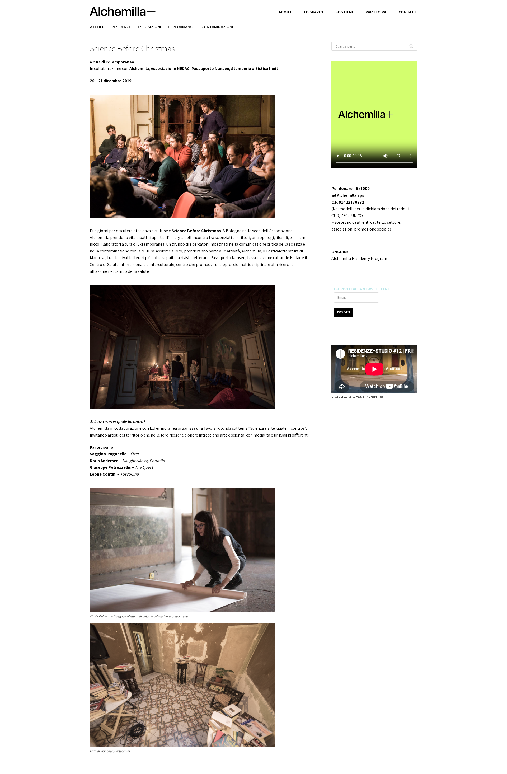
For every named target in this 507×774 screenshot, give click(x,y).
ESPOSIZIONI (149, 27)
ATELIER (97, 27)
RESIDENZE (121, 27)
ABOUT (285, 12)
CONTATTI (408, 12)
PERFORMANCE (181, 27)
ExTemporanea (151, 244)
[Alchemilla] (123, 11)
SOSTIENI (344, 12)
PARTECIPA (375, 12)
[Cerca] (411, 46)
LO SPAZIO (313, 12)
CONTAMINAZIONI (217, 27)
